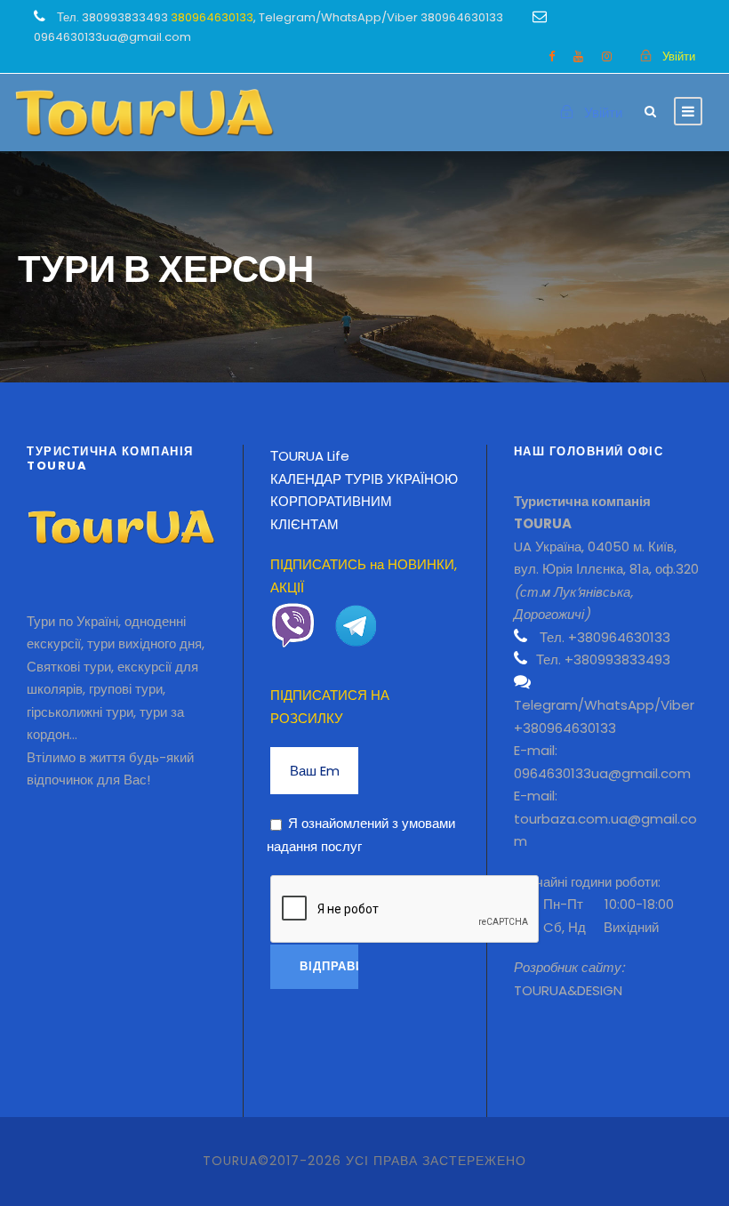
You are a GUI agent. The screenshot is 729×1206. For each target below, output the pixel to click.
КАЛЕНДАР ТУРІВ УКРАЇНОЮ (364, 479)
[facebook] (552, 56)
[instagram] (607, 56)
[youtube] (578, 56)
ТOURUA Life (309, 455)
